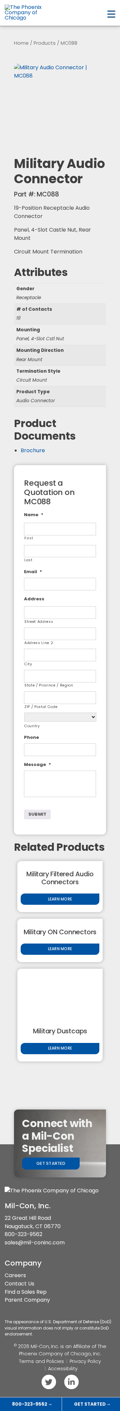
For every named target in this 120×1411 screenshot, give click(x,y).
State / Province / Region (48, 685)
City (28, 664)
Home (21, 43)
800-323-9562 (23, 1234)
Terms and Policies (41, 1361)
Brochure (33, 450)
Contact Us (19, 1283)
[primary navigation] (111, 14)
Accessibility (63, 1368)
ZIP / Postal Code (40, 706)
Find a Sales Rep (26, 1292)
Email (33, 572)
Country (32, 726)
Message (37, 765)
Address (34, 599)
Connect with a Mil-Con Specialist (57, 1136)
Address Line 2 (38, 642)
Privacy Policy (85, 1361)
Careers (15, 1275)
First (28, 538)
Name (33, 515)
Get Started (50, 1163)
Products (45, 43)
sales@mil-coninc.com (35, 1242)
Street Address (38, 621)
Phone (31, 737)
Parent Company (27, 1300)
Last (28, 560)
